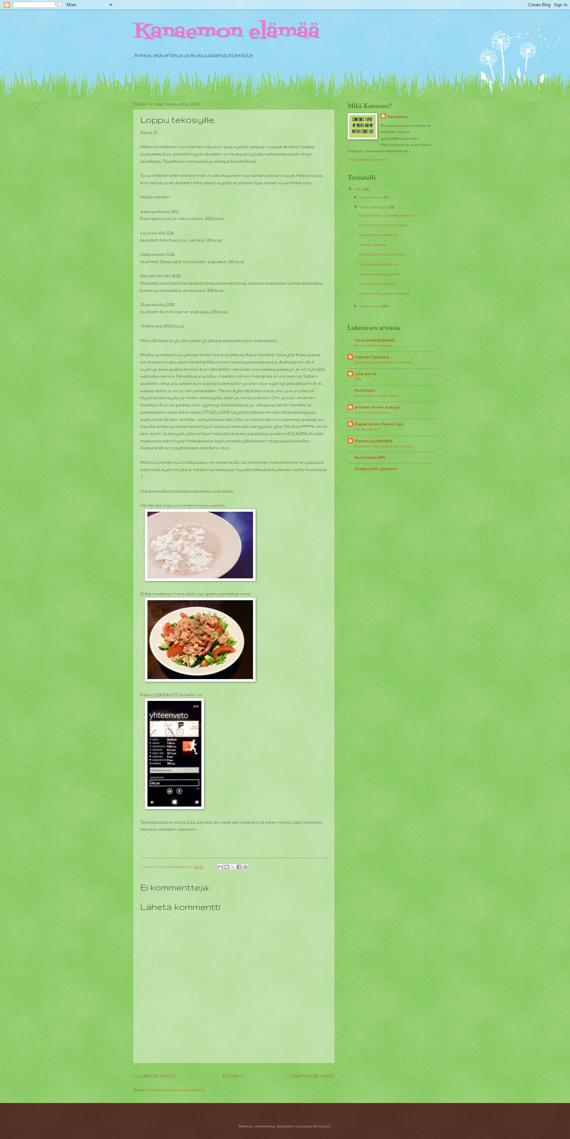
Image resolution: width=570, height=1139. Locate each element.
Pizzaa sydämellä (374, 440)
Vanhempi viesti (312, 1076)
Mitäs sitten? (367, 429)
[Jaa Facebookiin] (239, 867)
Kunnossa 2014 (370, 457)
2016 (358, 379)
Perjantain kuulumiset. (382, 254)
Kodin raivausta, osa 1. (377, 395)
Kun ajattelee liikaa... (374, 345)
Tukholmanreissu (373, 412)
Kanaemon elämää (226, 32)
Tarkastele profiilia (368, 159)
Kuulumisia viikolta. (379, 234)
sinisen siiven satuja (377, 407)
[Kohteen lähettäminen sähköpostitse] (220, 867)
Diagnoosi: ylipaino (376, 468)
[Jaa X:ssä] (233, 867)
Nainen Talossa (372, 357)
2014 (359, 189)
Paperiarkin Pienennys (379, 424)
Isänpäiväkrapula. (379, 264)
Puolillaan (365, 390)
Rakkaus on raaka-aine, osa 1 (384, 446)
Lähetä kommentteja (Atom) (175, 1089)
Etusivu (233, 1076)
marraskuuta (375, 207)
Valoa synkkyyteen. (380, 274)
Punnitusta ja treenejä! (383, 225)
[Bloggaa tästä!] (226, 867)
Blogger (322, 1126)
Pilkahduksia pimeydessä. (387, 215)
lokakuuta (372, 306)
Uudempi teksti (154, 1076)
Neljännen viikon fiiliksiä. (384, 293)
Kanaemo (397, 116)
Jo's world (365, 373)
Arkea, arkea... (373, 244)
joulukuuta (372, 197)
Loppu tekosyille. (377, 283)
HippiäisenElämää (375, 340)
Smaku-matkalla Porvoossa (383, 362)
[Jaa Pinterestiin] (245, 867)
